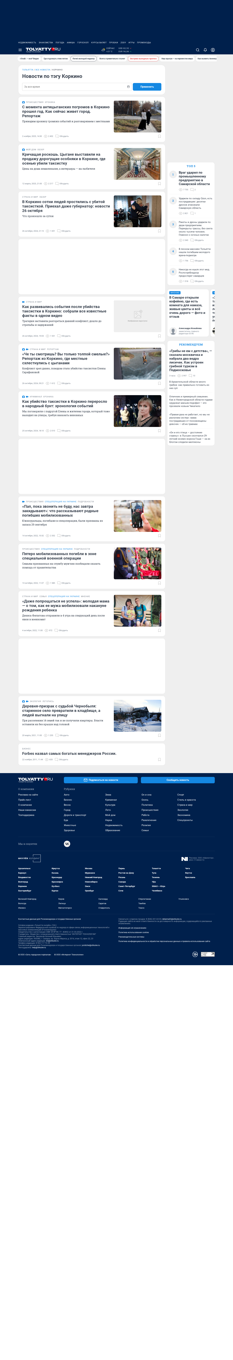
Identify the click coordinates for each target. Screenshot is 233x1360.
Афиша (71, 43)
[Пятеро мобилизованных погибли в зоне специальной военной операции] (137, 563)
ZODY (123, 43)
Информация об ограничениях (132, 928)
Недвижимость (27, 43)
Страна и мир (184, 804)
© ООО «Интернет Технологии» (69, 954)
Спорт (180, 794)
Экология (182, 810)
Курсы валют (99, 43)
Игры (132, 43)
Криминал (111, 799)
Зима (108, 794)
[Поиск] (197, 49)
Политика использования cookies (133, 932)
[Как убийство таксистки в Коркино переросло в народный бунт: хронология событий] (137, 411)
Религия (146, 825)
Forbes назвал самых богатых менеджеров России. (69, 753)
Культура (110, 804)
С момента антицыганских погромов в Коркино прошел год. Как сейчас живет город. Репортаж (66, 111)
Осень (145, 799)
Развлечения (149, 820)
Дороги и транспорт (75, 815)
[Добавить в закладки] (159, 136)
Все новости (43, 70)
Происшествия (150, 810)
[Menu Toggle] (20, 49)
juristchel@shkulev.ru (91, 945)
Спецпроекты (185, 820)
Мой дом (110, 815)
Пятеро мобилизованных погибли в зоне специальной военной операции (59, 556)
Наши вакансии (27, 810)
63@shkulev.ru (52, 941)
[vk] (67, 844)
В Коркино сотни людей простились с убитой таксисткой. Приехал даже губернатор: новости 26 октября (66, 206)
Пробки (113, 43)
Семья (145, 830)
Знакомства (46, 43)
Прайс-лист (24, 799)
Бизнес (68, 799)
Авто (66, 794)
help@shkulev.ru (39, 947)
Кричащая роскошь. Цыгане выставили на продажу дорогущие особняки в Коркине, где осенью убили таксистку (63, 159)
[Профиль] (213, 49)
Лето (108, 810)
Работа (145, 815)
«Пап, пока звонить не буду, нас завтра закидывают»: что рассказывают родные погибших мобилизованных (60, 511)
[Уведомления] (205, 49)
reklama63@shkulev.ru (172, 919)
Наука (108, 820)
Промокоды (144, 43)
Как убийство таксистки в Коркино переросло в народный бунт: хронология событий (64, 403)
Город (67, 810)
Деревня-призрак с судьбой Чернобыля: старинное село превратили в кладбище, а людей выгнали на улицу (61, 710)
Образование (112, 830)
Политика (147, 804)
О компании (25, 804)
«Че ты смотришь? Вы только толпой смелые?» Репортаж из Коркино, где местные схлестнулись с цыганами (66, 358)
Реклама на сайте (28, 794)
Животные (70, 825)
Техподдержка (26, 815)
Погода (60, 43)
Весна (67, 804)
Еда (66, 820)
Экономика (183, 815)
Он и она (146, 794)
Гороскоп (83, 43)
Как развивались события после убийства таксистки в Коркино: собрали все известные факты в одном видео (64, 311)
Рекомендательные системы (131, 937)
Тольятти (27, 70)
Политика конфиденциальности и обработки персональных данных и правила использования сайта (164, 941)
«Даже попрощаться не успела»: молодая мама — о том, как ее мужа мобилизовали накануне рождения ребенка (65, 605)
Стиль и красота (186, 799)
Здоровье (69, 830)
